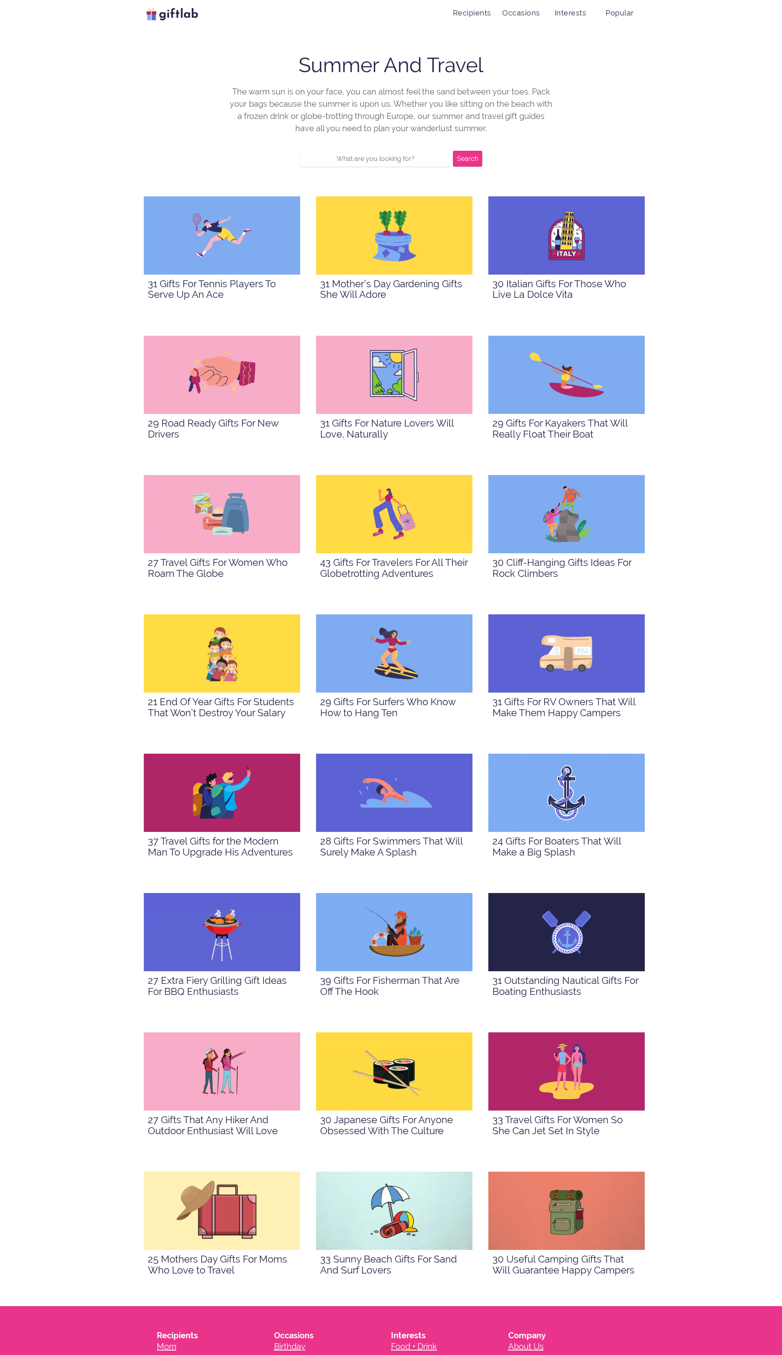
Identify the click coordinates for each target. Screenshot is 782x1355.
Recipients (472, 13)
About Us (526, 1346)
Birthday (289, 1346)
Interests (570, 13)
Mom (166, 1346)
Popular (620, 13)
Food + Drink (414, 1346)
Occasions (521, 13)
